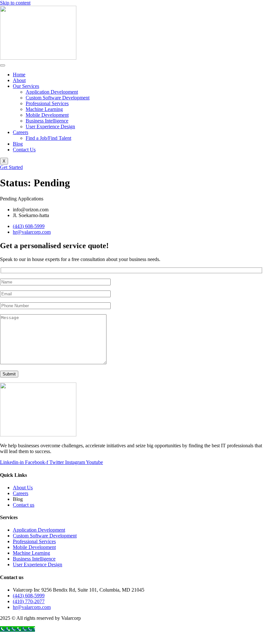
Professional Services (47, 103)
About (19, 80)
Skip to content (15, 2)
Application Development (52, 92)
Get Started (11, 167)
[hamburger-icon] (2, 65)
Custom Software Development (57, 97)
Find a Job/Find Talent (48, 138)
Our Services (26, 86)
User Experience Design (50, 126)
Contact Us (24, 149)
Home (19, 74)
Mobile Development (47, 115)
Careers (20, 132)
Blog (18, 144)
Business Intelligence (47, 120)
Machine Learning (44, 109)
